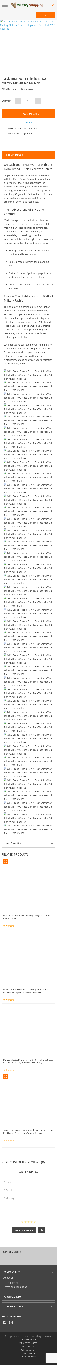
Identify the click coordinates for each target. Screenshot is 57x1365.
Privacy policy (11, 1282)
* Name (8, 1182)
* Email (8, 1190)
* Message (9, 1198)
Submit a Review (24, 1230)
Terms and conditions (15, 1286)
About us (8, 1277)
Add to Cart (30, 113)
